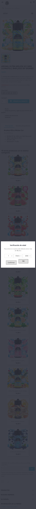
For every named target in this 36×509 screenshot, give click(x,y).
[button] (9, 256)
